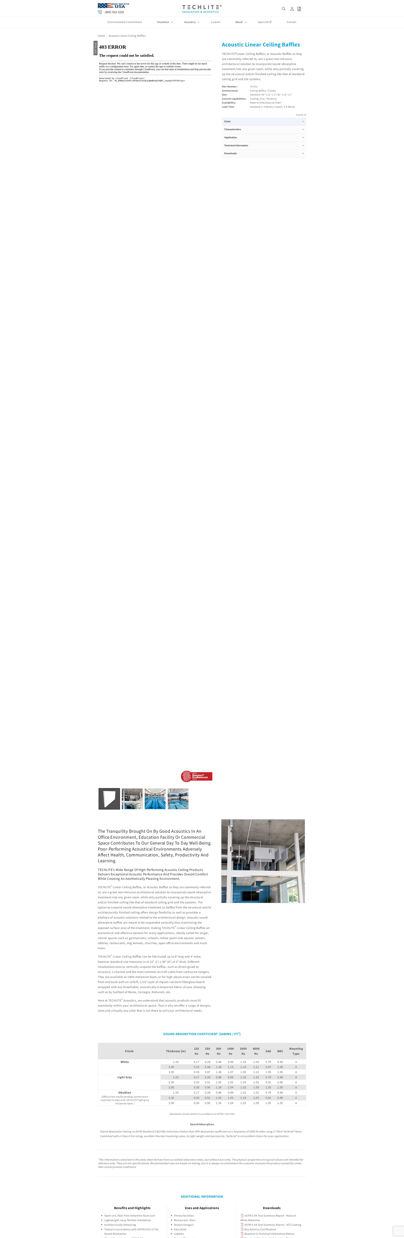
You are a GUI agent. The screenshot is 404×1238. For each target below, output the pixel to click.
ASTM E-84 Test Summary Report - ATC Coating (272, 1224)
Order (227, 121)
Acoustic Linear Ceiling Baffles (127, 35)
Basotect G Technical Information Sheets (269, 1233)
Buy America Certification (260, 1229)
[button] (163, 22)
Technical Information (236, 145)
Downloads (230, 153)
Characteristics (232, 129)
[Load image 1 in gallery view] (109, 798)
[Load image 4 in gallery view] (178, 798)
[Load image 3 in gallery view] (155, 798)
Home (101, 35)
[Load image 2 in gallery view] (132, 798)
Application (230, 137)
